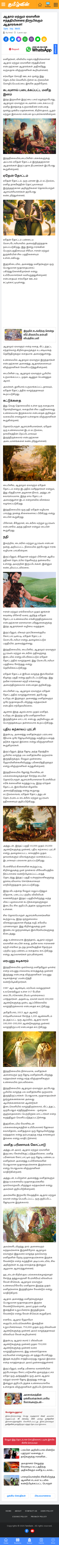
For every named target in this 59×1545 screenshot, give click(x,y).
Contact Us (31, 1511)
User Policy (47, 1511)
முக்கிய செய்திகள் (16, 1495)
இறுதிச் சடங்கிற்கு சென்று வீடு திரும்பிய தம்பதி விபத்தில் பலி (38, 334)
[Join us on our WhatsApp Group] (38, 49)
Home (8, 1511)
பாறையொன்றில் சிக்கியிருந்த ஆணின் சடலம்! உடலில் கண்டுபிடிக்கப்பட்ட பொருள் (38, 1480)
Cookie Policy (20, 1517)
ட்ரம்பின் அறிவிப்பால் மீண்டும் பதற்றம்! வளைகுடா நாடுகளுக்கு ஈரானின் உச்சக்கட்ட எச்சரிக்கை (38, 1453)
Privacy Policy (39, 1517)
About (18, 1511)
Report (15, 49)
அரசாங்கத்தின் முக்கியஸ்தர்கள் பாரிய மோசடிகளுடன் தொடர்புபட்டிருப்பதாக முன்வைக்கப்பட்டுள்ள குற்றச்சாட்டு (36, 1398)
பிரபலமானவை (43, 1495)
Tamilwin (29, 1526)
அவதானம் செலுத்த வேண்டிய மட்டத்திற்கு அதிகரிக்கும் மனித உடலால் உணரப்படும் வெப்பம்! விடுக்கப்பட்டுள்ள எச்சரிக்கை (37, 1467)
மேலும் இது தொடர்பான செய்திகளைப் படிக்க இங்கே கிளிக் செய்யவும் (29, 1441)
